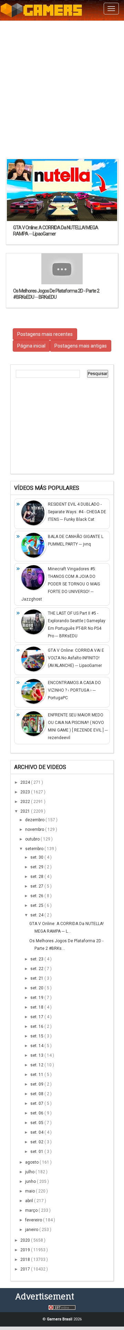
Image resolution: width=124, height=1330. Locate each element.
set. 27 (37, 886)
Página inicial (31, 346)
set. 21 (37, 978)
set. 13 (37, 1055)
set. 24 (37, 915)
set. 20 (37, 988)
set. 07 (37, 1103)
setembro (34, 848)
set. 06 (37, 1113)
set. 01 (37, 1151)
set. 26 (37, 895)
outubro (33, 839)
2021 (25, 811)
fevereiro (34, 1220)
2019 (25, 1249)
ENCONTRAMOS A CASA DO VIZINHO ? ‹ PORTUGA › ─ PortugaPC (74, 690)
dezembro (35, 819)
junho (31, 1181)
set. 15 (37, 1036)
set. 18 (37, 1007)
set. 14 (37, 1045)
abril (29, 1200)
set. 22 (37, 968)
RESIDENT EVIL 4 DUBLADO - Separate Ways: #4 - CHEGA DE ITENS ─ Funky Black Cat (77, 512)
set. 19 (37, 997)
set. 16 (37, 1026)
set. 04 (37, 1132)
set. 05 (37, 1122)
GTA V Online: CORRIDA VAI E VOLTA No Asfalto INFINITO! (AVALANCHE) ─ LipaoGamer (76, 658)
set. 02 (37, 1142)
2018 (25, 1259)
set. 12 (37, 1065)
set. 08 (37, 1093)
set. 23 (37, 959)
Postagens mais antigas (80, 346)
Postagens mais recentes (45, 334)
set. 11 (37, 1074)
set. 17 (37, 1016)
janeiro (32, 1229)
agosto (32, 1162)
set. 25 (37, 905)
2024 (25, 782)
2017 (25, 1269)
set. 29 (37, 867)
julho (30, 1171)
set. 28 (37, 876)
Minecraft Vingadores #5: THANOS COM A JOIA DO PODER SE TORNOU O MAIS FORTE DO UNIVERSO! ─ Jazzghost (60, 584)
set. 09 (37, 1084)
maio (30, 1191)
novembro (35, 829)
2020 (25, 1240)
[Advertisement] (62, 89)
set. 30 (37, 857)
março (32, 1210)
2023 (25, 792)
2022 (25, 801)
